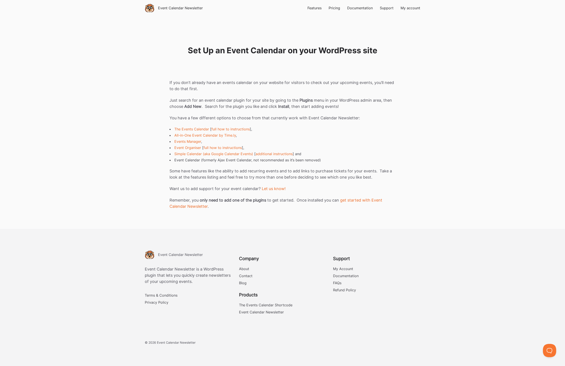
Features (314, 8)
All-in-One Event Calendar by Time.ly (205, 135)
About (244, 269)
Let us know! (274, 188)
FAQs (337, 283)
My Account (343, 269)
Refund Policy (344, 290)
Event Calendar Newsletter (261, 312)
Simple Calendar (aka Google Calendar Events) (213, 154)
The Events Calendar (191, 129)
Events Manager (187, 141)
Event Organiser (187, 147)
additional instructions (274, 154)
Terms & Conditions (161, 295)
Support (387, 8)
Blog (243, 283)
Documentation (360, 8)
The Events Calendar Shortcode (265, 305)
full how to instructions (230, 129)
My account (410, 8)
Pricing (334, 8)
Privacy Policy (156, 302)
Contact (245, 276)
